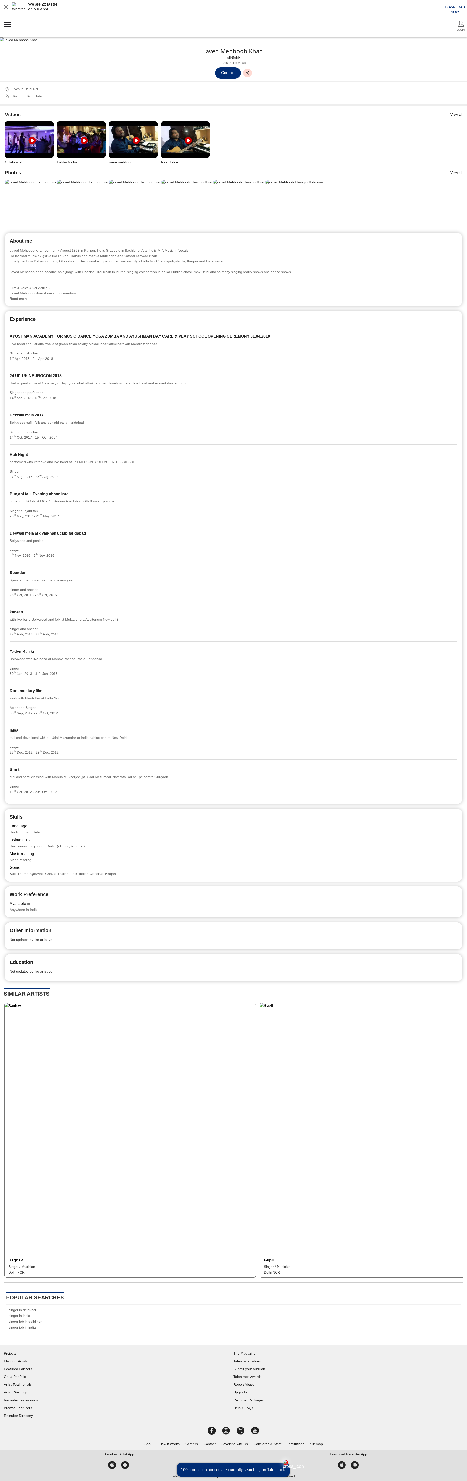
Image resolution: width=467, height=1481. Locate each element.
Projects (10, 1353)
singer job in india (22, 1327)
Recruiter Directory (18, 1416)
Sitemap (316, 1444)
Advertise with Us (234, 1444)
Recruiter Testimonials (21, 1400)
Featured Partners (18, 1369)
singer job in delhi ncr (25, 1321)
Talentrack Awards (247, 1377)
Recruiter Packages (249, 1400)
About (148, 1444)
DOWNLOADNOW (455, 9)
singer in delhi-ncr (22, 1310)
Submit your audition (249, 1369)
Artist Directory (15, 1392)
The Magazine (245, 1353)
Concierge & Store (268, 1444)
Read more (18, 298)
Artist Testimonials (18, 1384)
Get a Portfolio (15, 1377)
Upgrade (240, 1392)
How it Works (169, 1444)
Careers (191, 1444)
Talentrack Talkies (247, 1361)
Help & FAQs (243, 1408)
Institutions (296, 1444)
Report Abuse (244, 1384)
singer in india (19, 1316)
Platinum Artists (15, 1361)
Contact (210, 1444)
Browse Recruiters (18, 1408)
